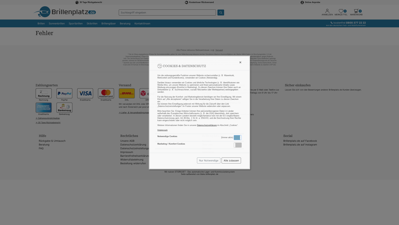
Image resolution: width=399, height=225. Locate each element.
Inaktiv (238, 145)
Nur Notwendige (208, 160)
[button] (238, 137)
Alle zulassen (231, 160)
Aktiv (237, 137)
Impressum (162, 130)
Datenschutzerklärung (207, 125)
